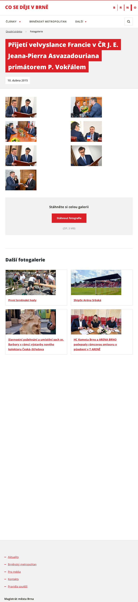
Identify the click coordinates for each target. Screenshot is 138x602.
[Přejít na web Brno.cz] (123, 7)
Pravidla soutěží (17, 586)
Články (11, 21)
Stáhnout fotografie (69, 218)
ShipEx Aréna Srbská (87, 300)
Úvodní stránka (14, 31)
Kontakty (13, 579)
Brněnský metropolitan (48, 21)
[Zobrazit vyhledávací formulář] (129, 21)
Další (79, 21)
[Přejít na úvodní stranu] (26, 10)
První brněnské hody (22, 300)
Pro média (14, 571)
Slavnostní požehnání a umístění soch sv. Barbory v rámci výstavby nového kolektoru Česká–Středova (36, 344)
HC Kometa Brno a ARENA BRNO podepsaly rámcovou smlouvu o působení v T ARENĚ (95, 344)
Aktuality (13, 557)
